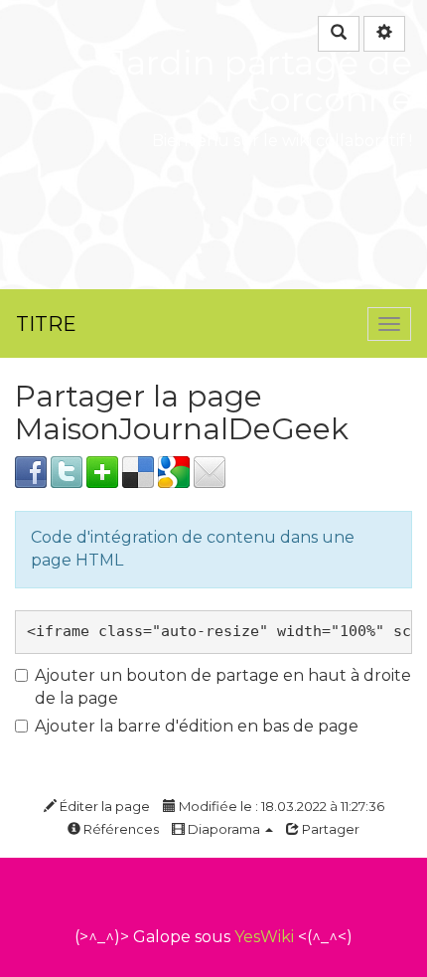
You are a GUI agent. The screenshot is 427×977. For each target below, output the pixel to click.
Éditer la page (103, 806)
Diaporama (224, 829)
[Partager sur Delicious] (138, 470)
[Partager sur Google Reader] (174, 470)
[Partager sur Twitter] (66, 470)
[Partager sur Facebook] (31, 470)
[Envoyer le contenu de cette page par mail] (209, 470)
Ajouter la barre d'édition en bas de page (196, 726)
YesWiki (264, 936)
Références (119, 829)
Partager (329, 829)
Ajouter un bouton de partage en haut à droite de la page (223, 687)
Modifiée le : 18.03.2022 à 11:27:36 (280, 806)
